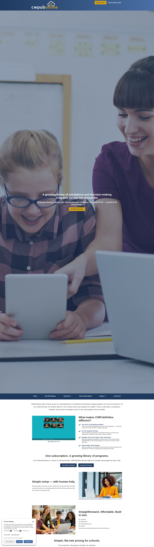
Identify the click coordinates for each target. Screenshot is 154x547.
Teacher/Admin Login (114, 2)
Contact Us (117, 396)
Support (101, 396)
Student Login (100, 2)
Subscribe (67, 396)
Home (35, 396)
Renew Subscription (85, 396)
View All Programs (50, 396)
